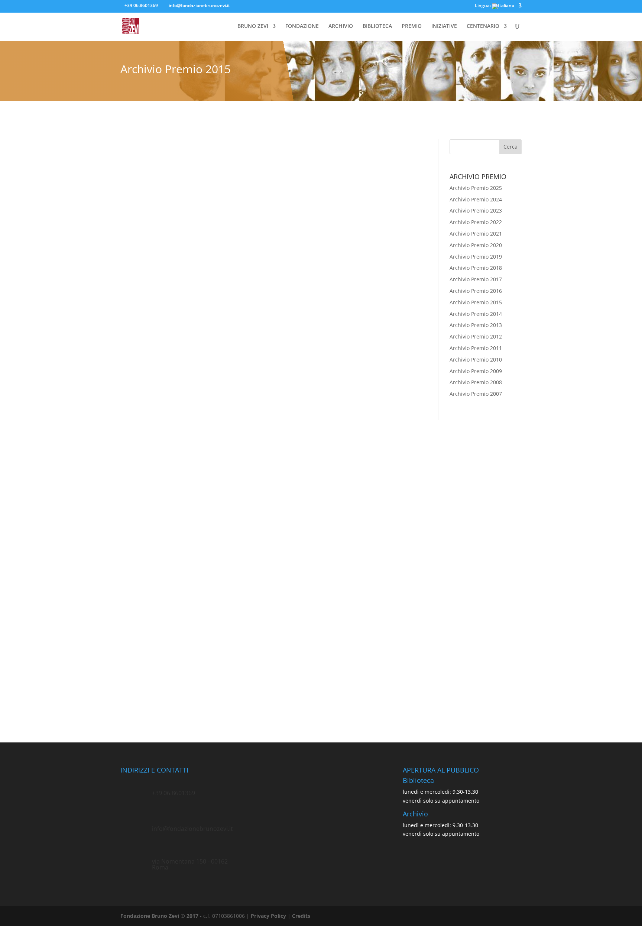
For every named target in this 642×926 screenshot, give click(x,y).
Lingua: (483, 6)
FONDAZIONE (302, 26)
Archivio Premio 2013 (476, 324)
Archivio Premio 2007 (476, 393)
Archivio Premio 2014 (476, 313)
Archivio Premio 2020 (476, 245)
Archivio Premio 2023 (476, 210)
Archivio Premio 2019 (476, 256)
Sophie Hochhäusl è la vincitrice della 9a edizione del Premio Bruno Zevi (241, 338)
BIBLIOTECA (377, 26)
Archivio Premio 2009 (476, 371)
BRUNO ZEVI (252, 26)
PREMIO (412, 26)
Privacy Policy (268, 915)
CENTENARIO (483, 26)
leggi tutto (140, 387)
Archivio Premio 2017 (476, 279)
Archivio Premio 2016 (476, 290)
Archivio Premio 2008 (476, 382)
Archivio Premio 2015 (476, 302)
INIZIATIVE (444, 26)
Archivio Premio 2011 (476, 348)
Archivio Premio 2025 (476, 187)
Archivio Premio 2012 (476, 336)
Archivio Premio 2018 (476, 267)
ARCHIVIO (340, 26)
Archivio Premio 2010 (476, 359)
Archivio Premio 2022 (476, 222)
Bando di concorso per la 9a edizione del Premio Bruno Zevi (222, 620)
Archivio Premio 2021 (476, 233)
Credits (301, 915)
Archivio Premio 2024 (476, 199)
